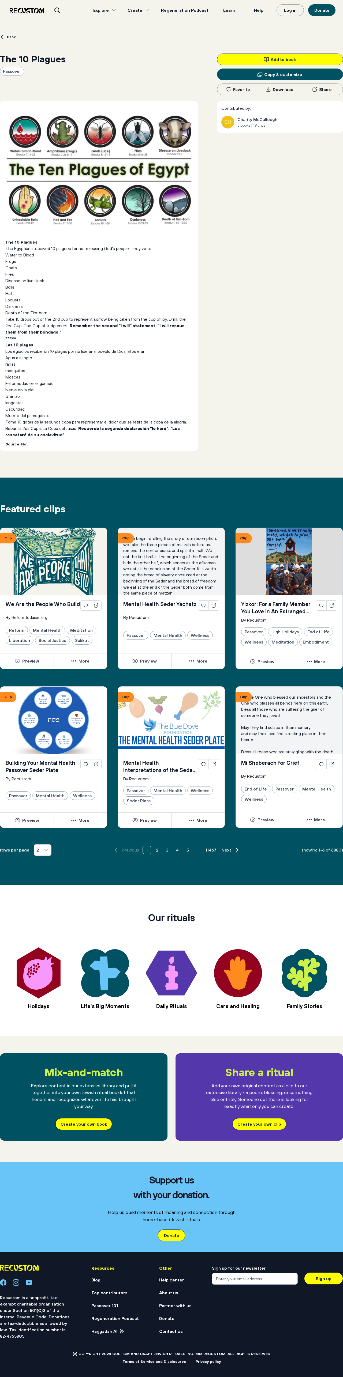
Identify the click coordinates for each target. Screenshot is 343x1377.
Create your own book (84, 1124)
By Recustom (136, 617)
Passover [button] (12, 71)
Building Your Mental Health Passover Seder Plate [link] (40, 766)
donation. (230, 1351)
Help (258, 10)
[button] (27, 660)
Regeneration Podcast (184, 10)
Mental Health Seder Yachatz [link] (159, 604)
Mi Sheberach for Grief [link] (270, 763)
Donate (322, 10)
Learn (229, 10)
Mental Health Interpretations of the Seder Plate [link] (159, 767)
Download (283, 89)
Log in (290, 10)
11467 (211, 850)
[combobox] (63, 10)
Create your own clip (259, 1124)
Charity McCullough (257, 119)
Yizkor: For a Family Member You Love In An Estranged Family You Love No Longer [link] (275, 608)
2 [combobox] (37, 850)
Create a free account (171, 1312)
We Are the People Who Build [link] (43, 604)
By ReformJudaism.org (26, 617)
